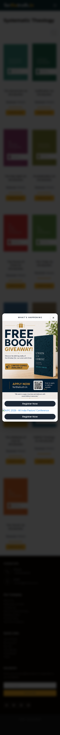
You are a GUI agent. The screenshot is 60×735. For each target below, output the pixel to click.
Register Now (30, 403)
